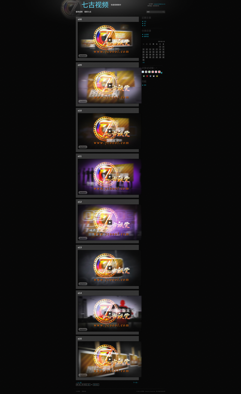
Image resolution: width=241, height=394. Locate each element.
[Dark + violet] (150, 76)
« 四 (143, 62)
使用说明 (79, 12)
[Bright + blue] (143, 72)
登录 (145, 85)
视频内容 (146, 36)
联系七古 (87, 12)
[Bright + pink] (156, 72)
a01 (145, 23)
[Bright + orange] (153, 72)
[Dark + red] (147, 76)
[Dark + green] (144, 76)
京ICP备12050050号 (160, 391)
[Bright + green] (149, 72)
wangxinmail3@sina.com (159, 4)
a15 (80, 338)
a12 (80, 201)
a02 (145, 25)
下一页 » (135, 382)
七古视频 (146, 34)
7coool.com (152, 391)
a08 (80, 19)
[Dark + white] (154, 76)
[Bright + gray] (146, 72)
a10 (80, 110)
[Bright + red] (159, 72)
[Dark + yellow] (157, 76)
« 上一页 (79, 382)
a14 (80, 293)
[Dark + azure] (161, 73)
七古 (145, 21)
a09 (80, 65)
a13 (80, 247)
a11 (80, 156)
